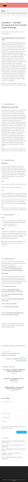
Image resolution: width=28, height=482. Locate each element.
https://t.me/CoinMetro (11, 303)
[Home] (1, 13)
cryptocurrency (12, 345)
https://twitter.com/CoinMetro (12, 306)
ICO (22, 32)
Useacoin (5, 32)
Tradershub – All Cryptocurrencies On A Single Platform (14, 379)
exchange (18, 345)
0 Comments (6, 33)
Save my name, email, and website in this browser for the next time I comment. (13, 427)
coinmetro (6, 345)
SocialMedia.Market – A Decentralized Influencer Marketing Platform (14, 388)
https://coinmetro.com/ (10, 104)
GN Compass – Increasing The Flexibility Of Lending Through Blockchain (14, 370)
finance (21, 345)
